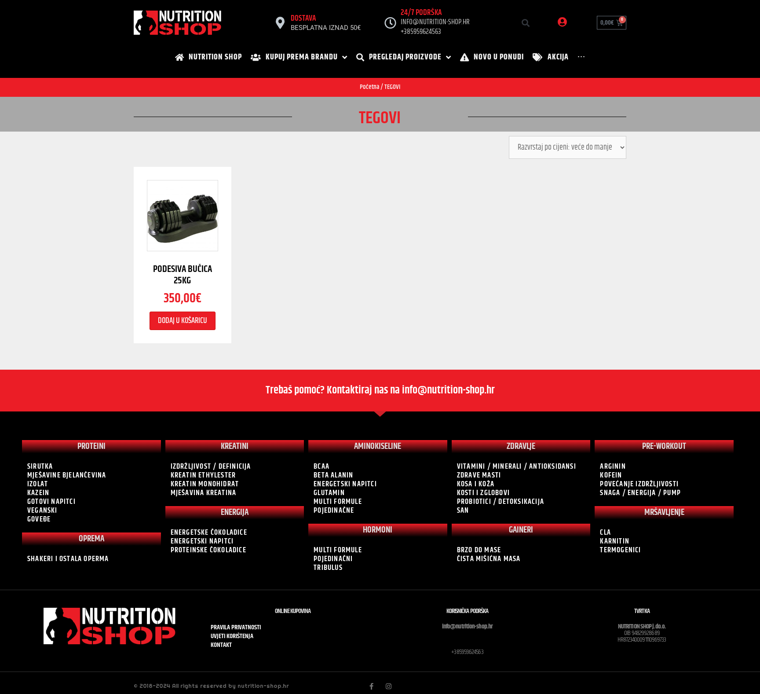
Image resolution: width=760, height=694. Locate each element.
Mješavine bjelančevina (66, 475)
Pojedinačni (333, 558)
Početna (369, 87)
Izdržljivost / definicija (211, 466)
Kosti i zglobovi (483, 492)
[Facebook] (371, 686)
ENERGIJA (234, 512)
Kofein (611, 475)
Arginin (612, 466)
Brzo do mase (479, 550)
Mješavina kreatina (204, 492)
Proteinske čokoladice (208, 550)
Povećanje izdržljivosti (639, 484)
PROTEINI (91, 446)
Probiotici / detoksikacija (500, 501)
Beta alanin (333, 475)
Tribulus (328, 567)
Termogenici (620, 550)
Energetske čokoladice (209, 532)
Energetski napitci (202, 541)
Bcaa (321, 466)
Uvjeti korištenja (232, 636)
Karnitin (614, 541)
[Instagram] (388, 686)
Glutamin (329, 492)
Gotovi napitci (51, 501)
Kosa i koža (475, 484)
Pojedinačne (334, 510)
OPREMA (91, 539)
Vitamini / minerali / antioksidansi (516, 466)
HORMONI (377, 530)
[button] (525, 22)
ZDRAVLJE (521, 446)
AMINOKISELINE (377, 446)
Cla (605, 532)
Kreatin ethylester (203, 475)
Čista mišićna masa (489, 558)
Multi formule (338, 501)
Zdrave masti (479, 475)
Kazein (38, 492)
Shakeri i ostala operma (68, 558)
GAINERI (521, 530)
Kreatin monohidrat (205, 484)
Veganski (42, 510)
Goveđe (39, 519)
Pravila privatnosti (236, 627)
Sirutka (40, 466)
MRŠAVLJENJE (664, 512)
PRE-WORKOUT (664, 446)
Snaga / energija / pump (640, 492)
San (463, 510)
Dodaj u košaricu (182, 321)
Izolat (37, 484)
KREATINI (234, 446)
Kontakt (221, 645)
